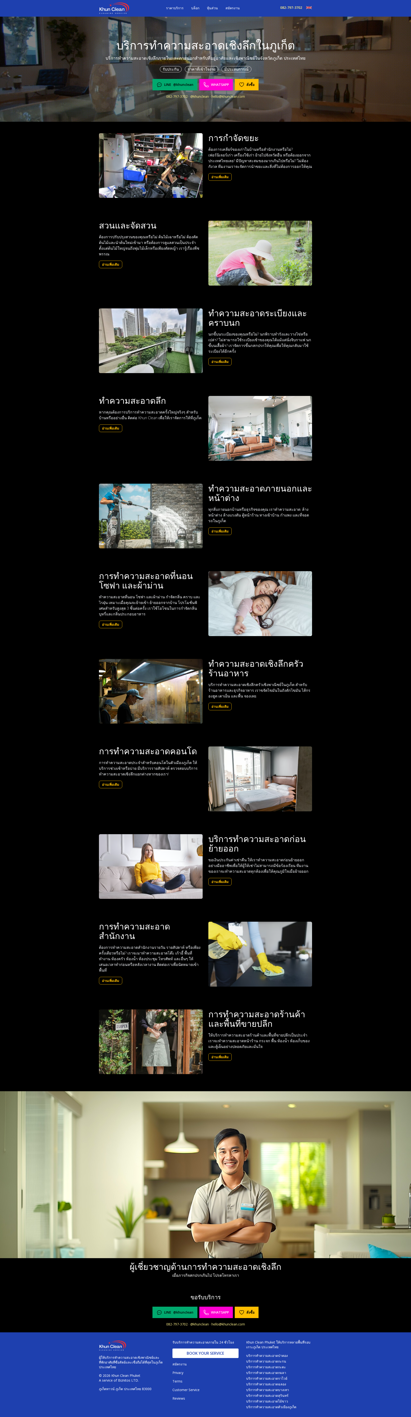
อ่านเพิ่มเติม (220, 177)
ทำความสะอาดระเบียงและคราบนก (257, 317)
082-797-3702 (291, 7)
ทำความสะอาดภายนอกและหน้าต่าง (260, 493)
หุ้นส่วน (212, 8)
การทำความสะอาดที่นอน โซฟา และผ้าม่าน (146, 580)
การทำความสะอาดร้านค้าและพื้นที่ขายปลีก (256, 1018)
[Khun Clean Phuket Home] (114, 8)
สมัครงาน (232, 8)
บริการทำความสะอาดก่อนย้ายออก (257, 843)
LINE (178, 84)
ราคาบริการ (175, 8)
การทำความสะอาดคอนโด (148, 751)
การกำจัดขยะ (233, 138)
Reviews (178, 1398)
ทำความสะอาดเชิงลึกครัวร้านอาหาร (255, 668)
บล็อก (195, 8)
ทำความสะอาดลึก (132, 400)
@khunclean (200, 96)
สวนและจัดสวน (128, 225)
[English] (307, 7)
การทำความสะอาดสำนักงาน (134, 931)
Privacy (177, 1372)
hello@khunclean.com (228, 96)
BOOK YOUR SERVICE (205, 1353)
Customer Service (186, 1390)
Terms (177, 1381)
